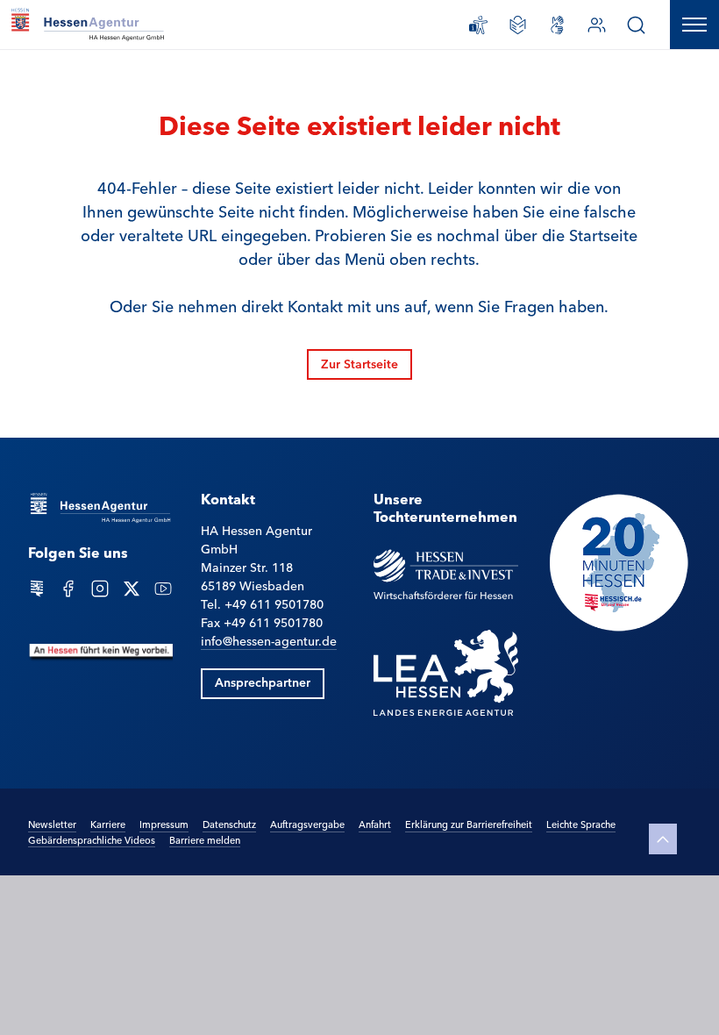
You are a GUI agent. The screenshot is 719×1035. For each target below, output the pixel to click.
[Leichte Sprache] (517, 25)
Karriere (107, 824)
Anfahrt (375, 824)
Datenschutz (229, 824)
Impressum (164, 824)
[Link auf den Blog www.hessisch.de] (37, 587)
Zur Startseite (359, 363)
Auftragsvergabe (307, 824)
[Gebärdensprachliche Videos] (557, 25)
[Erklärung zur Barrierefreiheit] (478, 25)
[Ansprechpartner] (596, 25)
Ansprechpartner (262, 681)
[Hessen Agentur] (100, 507)
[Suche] (636, 25)
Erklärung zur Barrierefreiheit (468, 824)
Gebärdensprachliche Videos (91, 839)
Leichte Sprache (581, 824)
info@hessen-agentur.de (269, 640)
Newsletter (52, 824)
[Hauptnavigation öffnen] (694, 24)
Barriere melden (204, 839)
